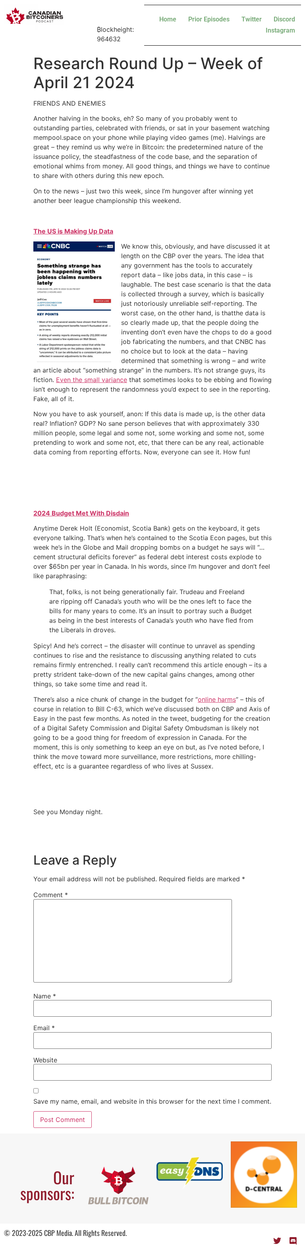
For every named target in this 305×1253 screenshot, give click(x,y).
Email (44, 1028)
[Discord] (293, 1241)
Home (167, 19)
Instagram (280, 30)
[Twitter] (277, 1241)
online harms (217, 699)
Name (44, 996)
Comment (50, 895)
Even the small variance (91, 380)
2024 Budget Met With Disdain (81, 513)
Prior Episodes (209, 19)
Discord (284, 19)
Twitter (251, 19)
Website (45, 1060)
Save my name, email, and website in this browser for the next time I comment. (152, 1101)
